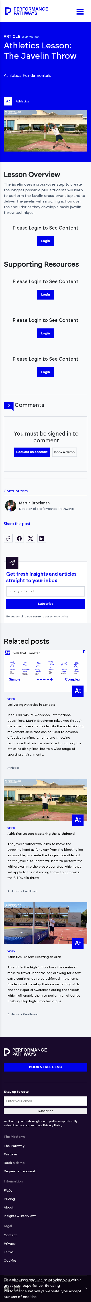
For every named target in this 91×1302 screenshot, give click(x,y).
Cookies (10, 1260)
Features (11, 1154)
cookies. (30, 1297)
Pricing (9, 1199)
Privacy (10, 1243)
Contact (10, 1235)
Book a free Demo (45, 1067)
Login (45, 241)
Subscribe (45, 603)
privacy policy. (59, 616)
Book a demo (64, 452)
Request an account (32, 452)
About (9, 1207)
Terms (9, 1252)
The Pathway (14, 1146)
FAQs (8, 1190)
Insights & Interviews (20, 1216)
